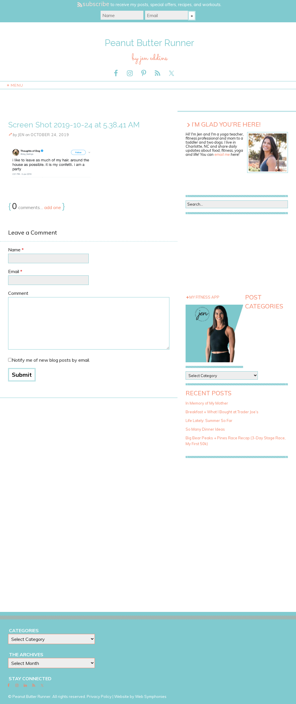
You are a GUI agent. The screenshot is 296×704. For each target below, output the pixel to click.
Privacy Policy (99, 696)
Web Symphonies (150, 696)
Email (15, 271)
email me (222, 154)
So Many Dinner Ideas (205, 429)
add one (52, 207)
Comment (18, 293)
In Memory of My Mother (207, 403)
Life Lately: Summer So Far (209, 420)
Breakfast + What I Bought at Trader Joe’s (222, 411)
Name (16, 250)
